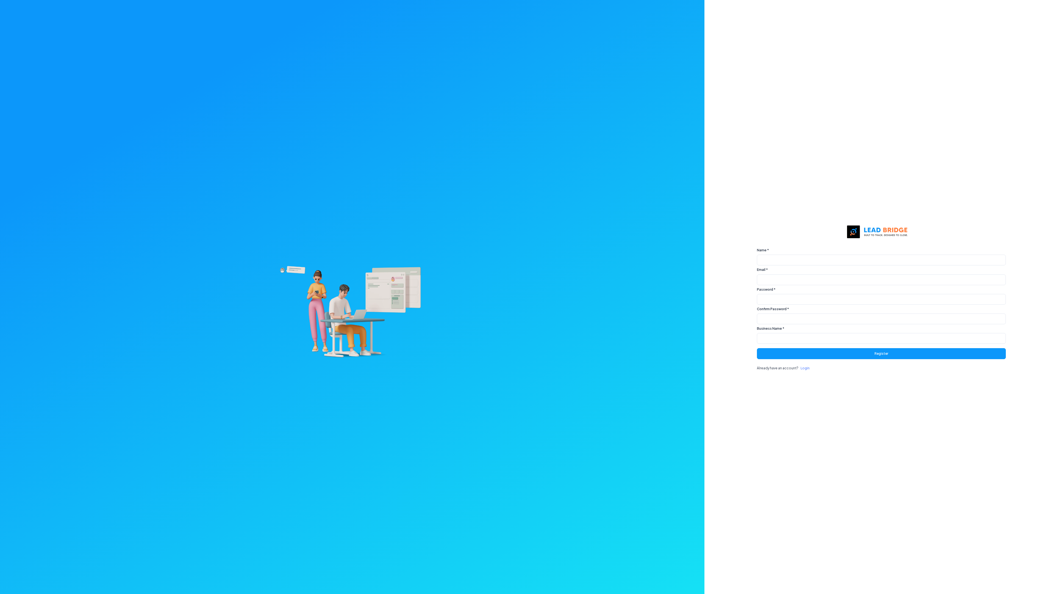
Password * (766, 289)
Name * (763, 250)
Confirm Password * (773, 309)
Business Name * (770, 328)
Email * (762, 270)
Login (805, 368)
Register (881, 353)
